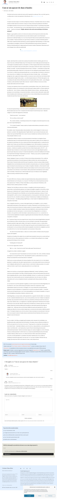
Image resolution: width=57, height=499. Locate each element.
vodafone (31, 484)
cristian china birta (30, 479)
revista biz (51, 481)
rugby (26, 483)
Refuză (39, 495)
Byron (48, 475)
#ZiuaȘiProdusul (25, 474)
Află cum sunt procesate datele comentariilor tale (34, 420)
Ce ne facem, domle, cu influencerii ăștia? (21, 346)
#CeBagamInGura (23, 472)
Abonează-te (6, 348)
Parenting (32, 481)
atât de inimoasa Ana (37, 16)
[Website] (45, 414)
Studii (40, 483)
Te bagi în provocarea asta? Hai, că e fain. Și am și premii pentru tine (16, 432)
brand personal (36, 475)
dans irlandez (11, 10)
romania (22, 483)
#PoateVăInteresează (43, 472)
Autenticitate (48, 474)
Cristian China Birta (14, 373)
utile (26, 484)
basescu (24, 475)
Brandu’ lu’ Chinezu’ (42, 475)
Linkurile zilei (47, 480)
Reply (51, 370)
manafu (52, 480)
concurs (24, 479)
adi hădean (30, 474)
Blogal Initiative (29, 475)
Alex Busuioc (6, 10)
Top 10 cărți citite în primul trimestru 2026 (11, 437)
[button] (54, 487)
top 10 (47, 483)
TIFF (44, 483)
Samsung (30, 483)
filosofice (33, 480)
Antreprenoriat (41, 474)
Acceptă (29, 495)
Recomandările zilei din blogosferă (41, 481)
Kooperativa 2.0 (36, 350)
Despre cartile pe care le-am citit (42, 479)
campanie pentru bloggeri (29, 477)
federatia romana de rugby (25, 480)
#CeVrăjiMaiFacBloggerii (33, 472)
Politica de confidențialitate (21, 451)
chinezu (45, 477)
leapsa (42, 480)
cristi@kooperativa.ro (12, 355)
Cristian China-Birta (14, 2)
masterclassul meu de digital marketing (20, 344)
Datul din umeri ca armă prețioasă (10, 439)
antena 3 (36, 474)
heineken (38, 480)
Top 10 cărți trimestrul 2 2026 (9, 430)
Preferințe (50, 495)
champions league (38, 477)
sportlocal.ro (35, 483)
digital (51, 479)
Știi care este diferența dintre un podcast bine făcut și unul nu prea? (16, 434)
